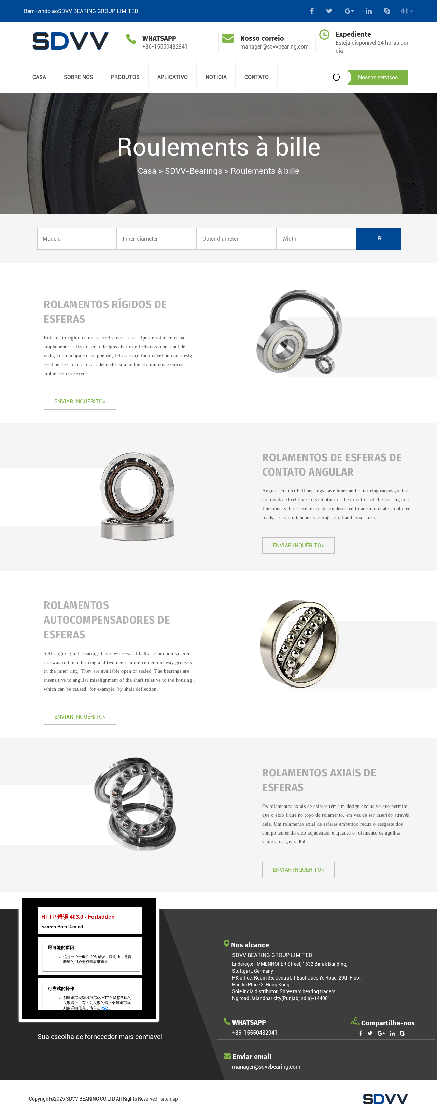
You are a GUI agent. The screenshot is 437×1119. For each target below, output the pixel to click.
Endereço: (243, 964)
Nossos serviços (378, 77)
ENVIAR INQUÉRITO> (79, 401)
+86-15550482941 (165, 46)
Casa (147, 171)
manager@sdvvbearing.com (274, 46)
